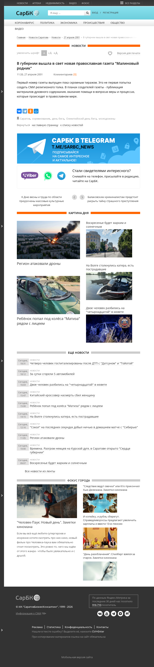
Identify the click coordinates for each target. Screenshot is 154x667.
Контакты (102, 627)
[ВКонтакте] (19, 111)
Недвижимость (55, 3)
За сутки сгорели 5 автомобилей (52, 374)
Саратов (25, 118)
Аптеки (36, 3)
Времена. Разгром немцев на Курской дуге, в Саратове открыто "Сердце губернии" (80, 450)
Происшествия (93, 23)
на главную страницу (45, 125)
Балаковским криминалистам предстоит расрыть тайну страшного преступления (112, 199)
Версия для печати (128, 53)
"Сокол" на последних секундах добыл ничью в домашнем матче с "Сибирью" (84, 427)
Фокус (85, 3)
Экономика (68, 23)
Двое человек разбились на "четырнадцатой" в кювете (68, 384)
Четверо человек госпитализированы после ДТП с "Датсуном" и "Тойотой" (82, 363)
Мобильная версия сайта (77, 657)
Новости (22, 3)
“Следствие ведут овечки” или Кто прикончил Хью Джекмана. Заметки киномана (111, 488)
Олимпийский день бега (81, 118)
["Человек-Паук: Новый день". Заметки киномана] (47, 501)
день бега (58, 118)
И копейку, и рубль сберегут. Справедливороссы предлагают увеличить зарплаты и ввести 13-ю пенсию (109, 520)
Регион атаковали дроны (47, 438)
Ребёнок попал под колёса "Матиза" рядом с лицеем (66, 406)
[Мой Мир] (36, 111)
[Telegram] (24, 111)
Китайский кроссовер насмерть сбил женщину (62, 395)
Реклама (37, 627)
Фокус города (78, 480)
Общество (117, 23)
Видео (73, 3)
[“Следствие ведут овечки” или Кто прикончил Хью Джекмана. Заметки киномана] (111, 503)
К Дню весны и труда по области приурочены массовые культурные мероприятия (41, 201)
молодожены (107, 118)
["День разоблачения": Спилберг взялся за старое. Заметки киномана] (111, 571)
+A (50, 53)
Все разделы (132, 3)
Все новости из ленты (40, 471)
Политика (47, 23)
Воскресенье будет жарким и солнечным (58, 463)
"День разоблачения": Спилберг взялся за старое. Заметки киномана (109, 555)
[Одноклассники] (30, 111)
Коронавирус (24, 23)
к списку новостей (71, 125)
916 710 (96, 605)
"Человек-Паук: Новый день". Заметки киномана (46, 524)
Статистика (54, 627)
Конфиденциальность (78, 627)
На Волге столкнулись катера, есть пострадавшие (64, 416)
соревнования (41, 118)
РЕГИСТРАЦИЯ (110, 12)
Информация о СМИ (28, 613)
